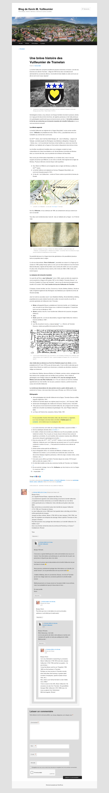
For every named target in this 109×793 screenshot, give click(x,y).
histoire (31, 482)
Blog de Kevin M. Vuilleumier (35, 9)
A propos (42, 43)
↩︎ (76, 427)
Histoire (27, 43)
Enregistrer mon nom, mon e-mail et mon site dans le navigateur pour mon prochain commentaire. (54, 767)
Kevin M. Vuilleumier (60, 480)
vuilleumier (40, 482)
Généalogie (46, 480)
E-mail (33, 754)
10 (59, 323)
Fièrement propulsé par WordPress (54, 785)
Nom (33, 746)
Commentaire (34, 722)
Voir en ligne (54, 206)
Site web (33, 763)
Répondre (35, 536)
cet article (54, 430)
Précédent (21, 49)
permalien (59, 482)
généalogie (75, 480)
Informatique (35, 43)
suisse (35, 482)
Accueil (20, 43)
